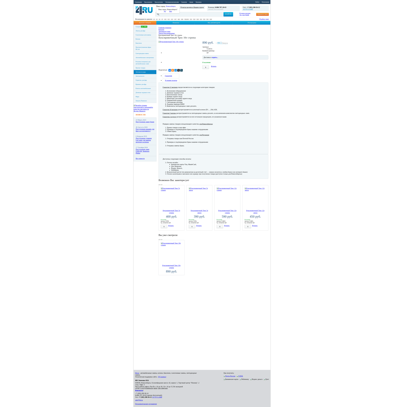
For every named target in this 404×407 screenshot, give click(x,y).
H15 (172, 19)
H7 (162, 19)
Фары (137, 96)
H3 (156, 19)
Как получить (159, 2)
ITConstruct (162, 377)
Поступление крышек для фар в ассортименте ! (145, 130)
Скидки (141, 26)
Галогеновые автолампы (143, 35)
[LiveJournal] (181, 70)
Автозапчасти (140, 76)
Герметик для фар (141, 80)
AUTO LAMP (248, 9)
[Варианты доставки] (229, 376)
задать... (215, 57)
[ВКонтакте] (169, 70)
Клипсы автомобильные (143, 88)
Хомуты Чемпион (141, 101)
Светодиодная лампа (142, 53)
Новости (141, 115)
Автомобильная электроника (145, 57)
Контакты (198, 2)
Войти (257, 2)
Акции (191, 2)
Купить (213, 66)
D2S (201, 19)
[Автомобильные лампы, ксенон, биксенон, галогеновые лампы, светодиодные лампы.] (144, 10)
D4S (207, 19)
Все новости (140, 158)
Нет (170, 11)
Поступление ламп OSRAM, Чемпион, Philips (143, 151)
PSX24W (187, 19)
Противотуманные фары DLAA (143, 48)
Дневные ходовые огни (143, 92)
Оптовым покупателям (172, 2)
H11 (169, 19)
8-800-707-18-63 (141, 395)
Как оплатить (148, 2)
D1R (194, 19)
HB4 (182, 19)
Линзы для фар (140, 31)
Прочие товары (140, 68)
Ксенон (138, 39)
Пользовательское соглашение (146, 404)
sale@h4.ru (139, 400)
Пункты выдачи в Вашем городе (192, 7)
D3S (204, 19)
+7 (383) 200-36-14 (141, 393)
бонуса (222, 43)
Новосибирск (171, 6)
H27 (175, 19)
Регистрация (265, 2)
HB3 (179, 19)
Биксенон (139, 43)
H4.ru (137, 373)
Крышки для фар (141, 84)
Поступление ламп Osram (145, 122)
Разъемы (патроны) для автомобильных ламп (143, 63)
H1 (154, 19)
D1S (191, 19)
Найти (228, 14)
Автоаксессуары (141, 72)
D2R (198, 19)
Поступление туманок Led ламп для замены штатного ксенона (144, 140)
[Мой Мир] (175, 70)
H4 (159, 19)
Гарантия (184, 2)
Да (165, 11)
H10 (165, 19)
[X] (178, 70)
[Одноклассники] (172, 70)
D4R (211, 19)
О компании (138, 2)
